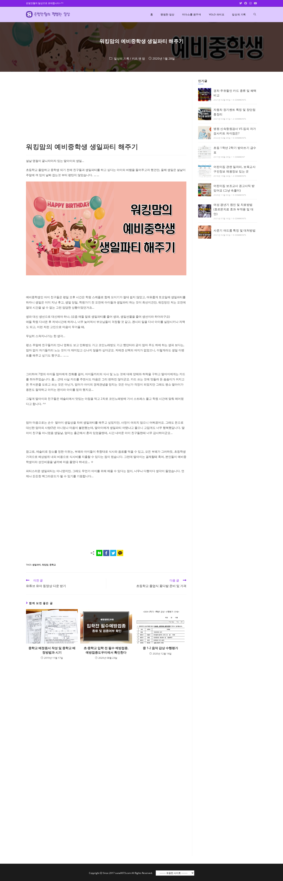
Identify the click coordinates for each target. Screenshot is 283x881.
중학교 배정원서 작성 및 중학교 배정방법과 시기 (51, 650)
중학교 (52, 564)
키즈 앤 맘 (138, 58)
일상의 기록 (121, 58)
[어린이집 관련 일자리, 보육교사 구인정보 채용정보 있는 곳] (204, 170)
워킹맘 (45, 564)
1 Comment (239, 157)
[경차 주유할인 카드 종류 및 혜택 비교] (204, 94)
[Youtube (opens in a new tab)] (255, 3)
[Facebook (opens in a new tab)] (245, 3)
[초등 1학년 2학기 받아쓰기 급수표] (204, 151)
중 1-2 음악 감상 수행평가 (160, 648)
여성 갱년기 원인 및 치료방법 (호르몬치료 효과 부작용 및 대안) (233, 209)
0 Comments (239, 99)
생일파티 (36, 564)
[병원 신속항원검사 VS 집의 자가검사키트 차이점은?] (204, 132)
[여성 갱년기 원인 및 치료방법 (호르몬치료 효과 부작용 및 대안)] (204, 210)
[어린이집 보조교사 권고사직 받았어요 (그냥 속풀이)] (204, 189)
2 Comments (239, 118)
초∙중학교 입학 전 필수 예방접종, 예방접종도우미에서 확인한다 (106, 650)
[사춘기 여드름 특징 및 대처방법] (204, 232)
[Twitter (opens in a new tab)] (240, 3)
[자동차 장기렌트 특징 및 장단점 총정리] (204, 113)
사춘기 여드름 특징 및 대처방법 (234, 230)
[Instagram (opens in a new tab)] (250, 3)
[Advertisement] (106, 108)
